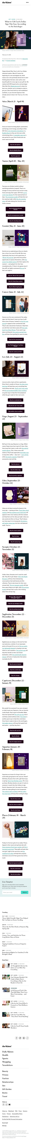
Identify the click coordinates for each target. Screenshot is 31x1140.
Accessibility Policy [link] (17, 1113)
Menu (27, 2)
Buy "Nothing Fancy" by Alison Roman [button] (15, 345)
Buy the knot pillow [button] (15, 874)
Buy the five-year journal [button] (15, 339)
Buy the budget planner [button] (16, 741)
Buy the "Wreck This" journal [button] (15, 275)
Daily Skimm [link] (7, 1052)
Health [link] (5, 1055)
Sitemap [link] (4, 1125)
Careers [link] (25, 1111)
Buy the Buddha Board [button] (15, 150)
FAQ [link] (16, 1111)
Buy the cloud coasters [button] (15, 530)
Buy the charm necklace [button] (15, 804)
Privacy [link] (9, 1113)
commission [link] (24, 64)
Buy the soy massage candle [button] (15, 603)
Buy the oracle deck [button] (16, 868)
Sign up (25, 892)
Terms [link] (4, 1113)
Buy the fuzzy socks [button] (15, 798)
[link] (7, 2)
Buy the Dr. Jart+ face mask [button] (15, 405)
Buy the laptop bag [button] (15, 541)
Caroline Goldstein (10, 60)
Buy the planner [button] (15, 464)
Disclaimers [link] (5, 1116)
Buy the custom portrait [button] (15, 351)
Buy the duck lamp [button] (15, 810)
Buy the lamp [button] (15, 536)
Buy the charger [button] (15, 675)
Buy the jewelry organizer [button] (15, 475)
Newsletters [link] (7, 1065)
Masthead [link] (11, 1111)
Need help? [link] (5, 1123)
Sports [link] (5, 1058)
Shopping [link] (6, 1062)
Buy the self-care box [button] (15, 730)
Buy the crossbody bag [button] (15, 400)
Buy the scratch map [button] (15, 669)
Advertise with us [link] (14, 1116)
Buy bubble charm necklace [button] (15, 411)
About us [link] (4, 1111)
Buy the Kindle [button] (15, 736)
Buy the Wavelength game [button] (15, 287)
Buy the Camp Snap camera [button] (15, 281)
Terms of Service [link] (10, 1137)
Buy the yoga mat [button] (15, 156)
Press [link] (20, 1111)
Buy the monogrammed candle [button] (15, 215)
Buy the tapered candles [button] (15, 863)
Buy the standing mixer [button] (15, 221)
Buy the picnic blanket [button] (15, 664)
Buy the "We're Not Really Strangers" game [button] (15, 597)
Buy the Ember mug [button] (15, 469)
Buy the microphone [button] (15, 144)
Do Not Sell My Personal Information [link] (12, 1119)
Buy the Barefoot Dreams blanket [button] (15, 209)
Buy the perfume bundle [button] (15, 609)
